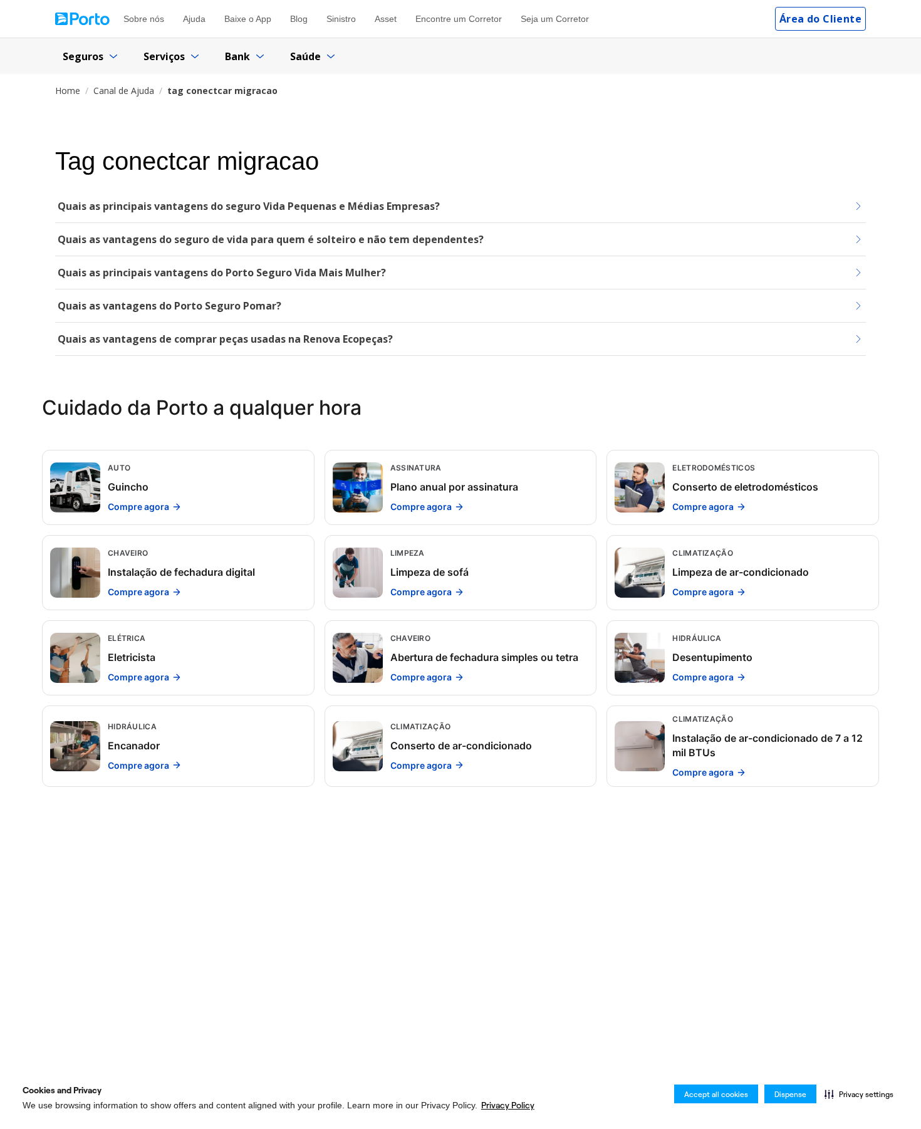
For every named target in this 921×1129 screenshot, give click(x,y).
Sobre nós (143, 19)
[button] (859, 1094)
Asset (386, 19)
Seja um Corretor (555, 19)
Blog (299, 19)
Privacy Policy (507, 1105)
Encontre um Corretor (458, 19)
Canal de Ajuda (123, 90)
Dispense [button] (790, 1094)
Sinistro (341, 19)
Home (67, 90)
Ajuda (194, 19)
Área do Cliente (820, 19)
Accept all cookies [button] (716, 1094)
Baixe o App (247, 19)
